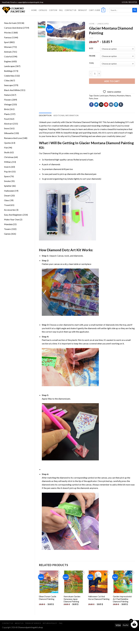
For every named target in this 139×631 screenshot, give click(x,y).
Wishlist (82, 10)
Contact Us (70, 10)
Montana (112, 96)
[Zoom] (50, 48)
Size (91, 48)
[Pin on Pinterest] (106, 104)
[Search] (134, 10)
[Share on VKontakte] (111, 104)
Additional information (66, 115)
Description (45, 115)
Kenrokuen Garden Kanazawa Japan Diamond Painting (72, 599)
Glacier (96, 96)
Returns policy (50, 623)
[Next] (80, 36)
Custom (53, 10)
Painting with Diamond (58, 129)
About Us (19, 623)
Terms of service (33, 623)
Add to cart (112, 81)
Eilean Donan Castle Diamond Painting (47, 597)
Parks (91, 98)
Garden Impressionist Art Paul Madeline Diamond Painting (122, 599)
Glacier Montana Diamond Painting (81, 122)
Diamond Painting (79, 136)
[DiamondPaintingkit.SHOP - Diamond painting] (13, 10)
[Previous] (51, 36)
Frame (92, 56)
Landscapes (103, 24)
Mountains (121, 96)
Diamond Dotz (58, 250)
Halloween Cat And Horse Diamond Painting (98, 597)
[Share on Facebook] (91, 104)
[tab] (45, 115)
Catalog (43, 10)
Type (91, 63)
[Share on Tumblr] (121, 104)
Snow (96, 98)
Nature (128, 96)
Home (34, 10)
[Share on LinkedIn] (116, 104)
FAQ (61, 10)
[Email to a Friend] (101, 104)
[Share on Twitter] (96, 104)
